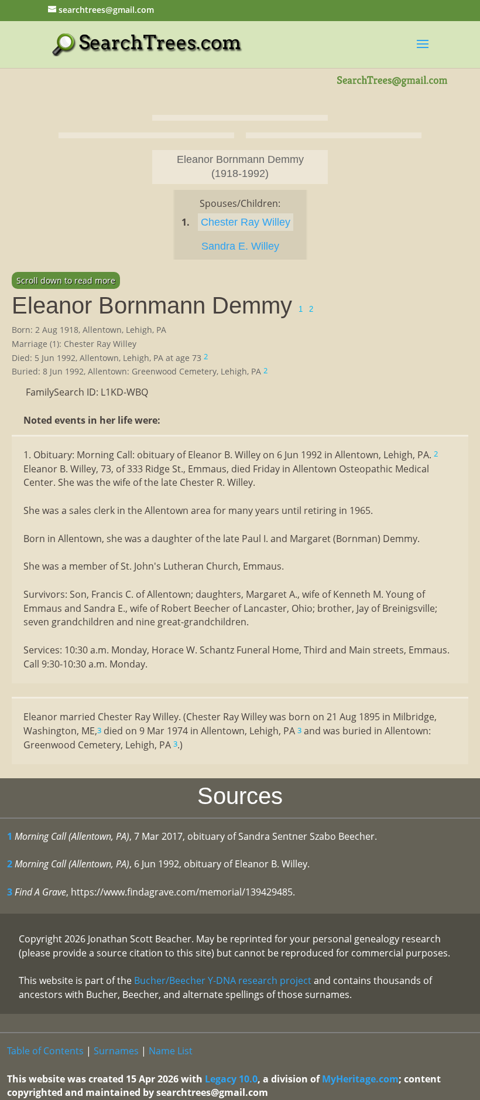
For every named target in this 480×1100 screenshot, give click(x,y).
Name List (171, 1050)
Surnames (116, 1050)
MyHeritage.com (360, 1078)
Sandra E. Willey (240, 246)
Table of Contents (45, 1050)
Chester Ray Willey (245, 222)
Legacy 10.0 (231, 1078)
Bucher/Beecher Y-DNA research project (222, 980)
